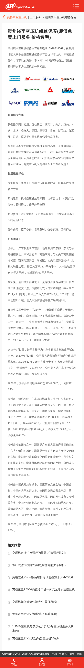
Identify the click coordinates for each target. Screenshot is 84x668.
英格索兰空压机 (20, 6)
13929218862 (55, 48)
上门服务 (35, 17)
